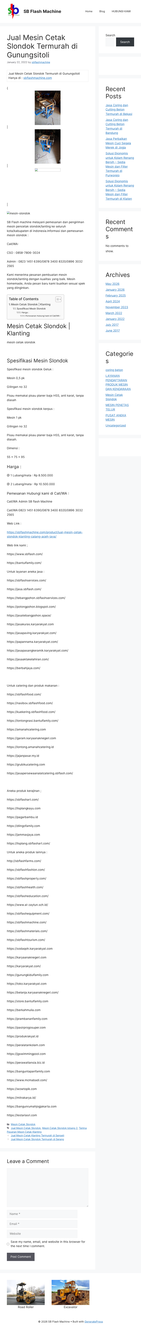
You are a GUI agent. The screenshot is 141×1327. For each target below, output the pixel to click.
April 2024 (113, 301)
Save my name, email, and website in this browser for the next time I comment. (48, 1244)
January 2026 (115, 289)
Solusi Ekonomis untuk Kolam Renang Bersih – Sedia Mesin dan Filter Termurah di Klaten (120, 189)
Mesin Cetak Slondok (23, 1124)
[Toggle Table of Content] (57, 299)
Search (110, 35)
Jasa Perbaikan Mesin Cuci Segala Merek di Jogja (118, 143)
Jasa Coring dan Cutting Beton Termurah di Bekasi (119, 109)
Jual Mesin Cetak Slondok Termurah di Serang (37, 1139)
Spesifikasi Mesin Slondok (31, 308)
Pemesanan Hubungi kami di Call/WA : (43, 316)
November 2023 (117, 307)
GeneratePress (94, 1321)
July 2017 (112, 324)
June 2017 (113, 330)
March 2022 (114, 313)
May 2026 (113, 284)
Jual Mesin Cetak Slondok (26, 1128)
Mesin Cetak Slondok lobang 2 (60, 1128)
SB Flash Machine (42, 11)
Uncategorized (116, 425)
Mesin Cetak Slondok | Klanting (30, 304)
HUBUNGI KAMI (121, 11)
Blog (102, 11)
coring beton (114, 370)
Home (89, 11)
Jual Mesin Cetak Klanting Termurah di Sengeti (37, 1135)
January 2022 (115, 319)
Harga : (25, 312)
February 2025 (116, 295)
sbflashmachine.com (37, 78)
